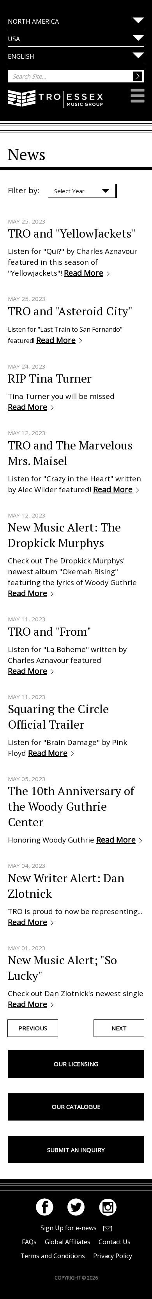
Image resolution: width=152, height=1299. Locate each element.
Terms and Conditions (52, 1256)
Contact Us (115, 1242)
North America (33, 21)
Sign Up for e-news (69, 1228)
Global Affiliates (67, 1242)
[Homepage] (55, 104)
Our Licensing (76, 1064)
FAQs (29, 1242)
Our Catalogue (76, 1106)
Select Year (69, 191)
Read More (83, 272)
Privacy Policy (112, 1256)
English (21, 56)
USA (14, 39)
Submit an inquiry (76, 1150)
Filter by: (23, 190)
